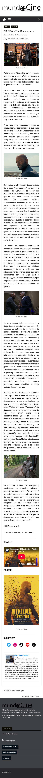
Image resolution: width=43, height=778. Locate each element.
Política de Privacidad (10, 747)
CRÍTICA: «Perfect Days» (14, 691)
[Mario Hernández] (10, 656)
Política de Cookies (9, 752)
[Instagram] (15, 645)
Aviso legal (6, 758)
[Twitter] (9, 645)
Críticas (7, 26)
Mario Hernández (22, 35)
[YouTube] (27, 645)
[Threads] (34, 645)
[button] (9, 19)
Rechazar (16, 774)
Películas (14, 26)
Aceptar (6, 774)
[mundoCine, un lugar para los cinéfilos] (4, 19)
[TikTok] (21, 645)
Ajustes (26, 774)
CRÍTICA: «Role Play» (30, 696)
